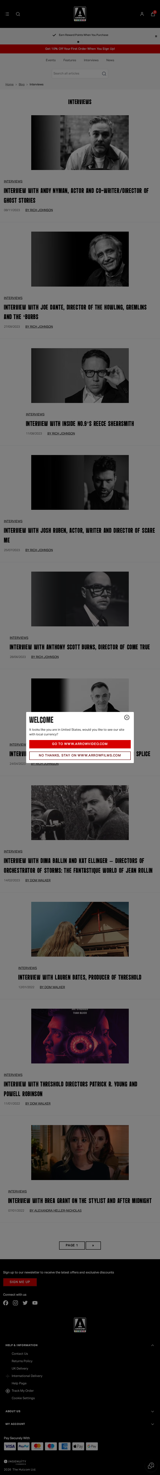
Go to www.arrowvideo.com (80, 744)
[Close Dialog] (126, 717)
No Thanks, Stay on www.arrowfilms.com (80, 755)
